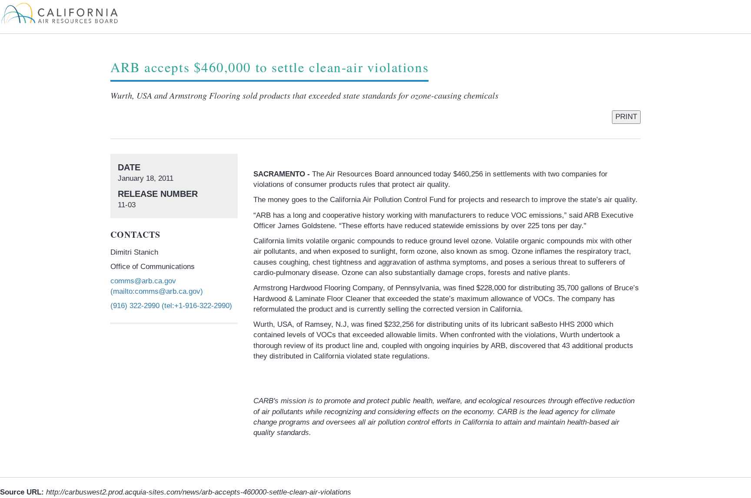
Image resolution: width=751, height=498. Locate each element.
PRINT (626, 117)
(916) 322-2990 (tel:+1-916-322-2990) (171, 306)
